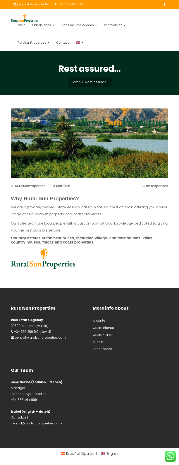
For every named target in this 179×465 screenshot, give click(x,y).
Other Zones (102, 349)
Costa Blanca (103, 328)
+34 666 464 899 (70, 4)
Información (113, 25)
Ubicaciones (42, 25)
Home (76, 82)
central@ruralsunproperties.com (36, 423)
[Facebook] (163, 4)
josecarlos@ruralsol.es (33, 4)
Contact (62, 42)
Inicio (22, 25)
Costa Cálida (103, 335)
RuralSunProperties (32, 42)
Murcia (98, 342)
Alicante (99, 320)
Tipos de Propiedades (78, 25)
